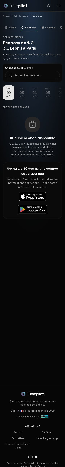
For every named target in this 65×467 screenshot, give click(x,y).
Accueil (18, 432)
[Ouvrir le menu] (58, 6)
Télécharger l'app (47, 438)
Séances (30, 27)
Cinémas (47, 432)
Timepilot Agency (36, 410)
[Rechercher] (49, 6)
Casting (50, 27)
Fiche (12, 27)
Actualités (18, 438)
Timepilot (36, 393)
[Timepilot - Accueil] (15, 6)
